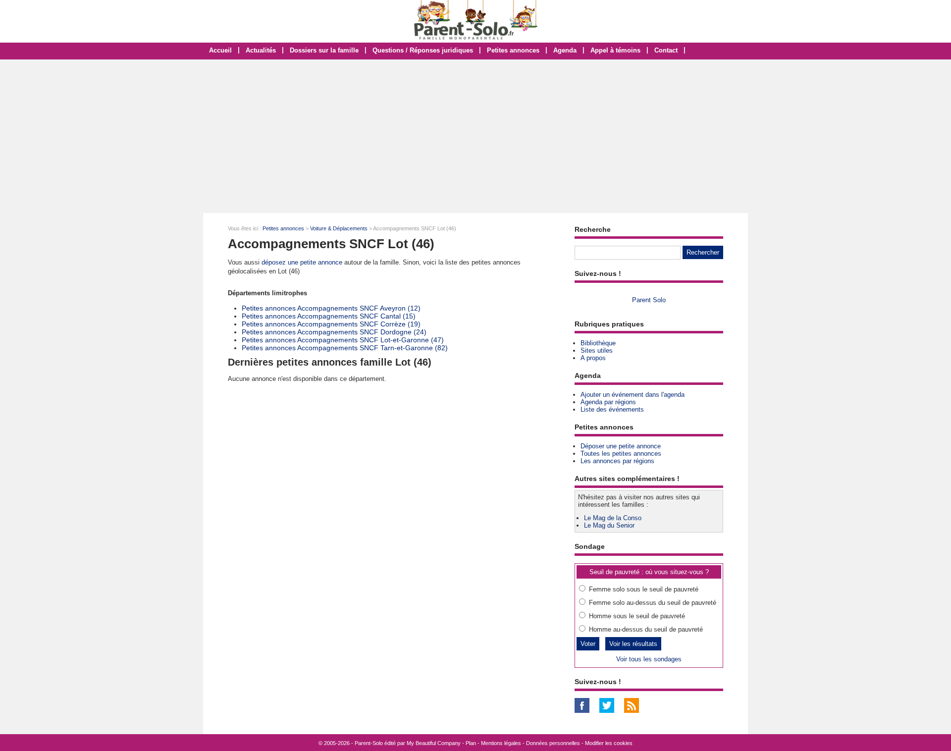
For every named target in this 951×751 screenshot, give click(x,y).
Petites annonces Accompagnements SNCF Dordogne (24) (334, 332)
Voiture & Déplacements (339, 228)
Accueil (220, 50)
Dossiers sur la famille (324, 50)
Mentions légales (501, 743)
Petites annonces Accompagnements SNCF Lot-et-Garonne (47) (343, 340)
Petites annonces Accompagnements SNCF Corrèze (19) (331, 324)
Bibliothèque (598, 343)
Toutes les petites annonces (621, 453)
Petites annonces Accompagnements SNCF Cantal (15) (329, 316)
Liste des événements (612, 409)
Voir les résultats (633, 643)
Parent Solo (649, 300)
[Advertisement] (475, 136)
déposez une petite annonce (302, 262)
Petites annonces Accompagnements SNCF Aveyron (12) (331, 308)
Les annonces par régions (617, 461)
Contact (666, 50)
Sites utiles (597, 350)
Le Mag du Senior (609, 525)
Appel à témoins (615, 50)
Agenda (565, 50)
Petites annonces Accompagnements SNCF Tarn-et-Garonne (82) (345, 348)
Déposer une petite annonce (621, 446)
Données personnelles (553, 743)
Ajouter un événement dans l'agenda (633, 394)
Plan (471, 743)
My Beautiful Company (434, 743)
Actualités (261, 50)
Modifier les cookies (609, 743)
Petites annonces (513, 50)
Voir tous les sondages (649, 659)
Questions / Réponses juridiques (422, 50)
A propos (593, 358)
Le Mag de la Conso (612, 518)
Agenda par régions (608, 402)
